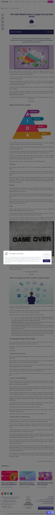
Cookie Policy (20, 261)
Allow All (46, 260)
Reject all (46, 257)
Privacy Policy (7, 262)
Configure (46, 254)
